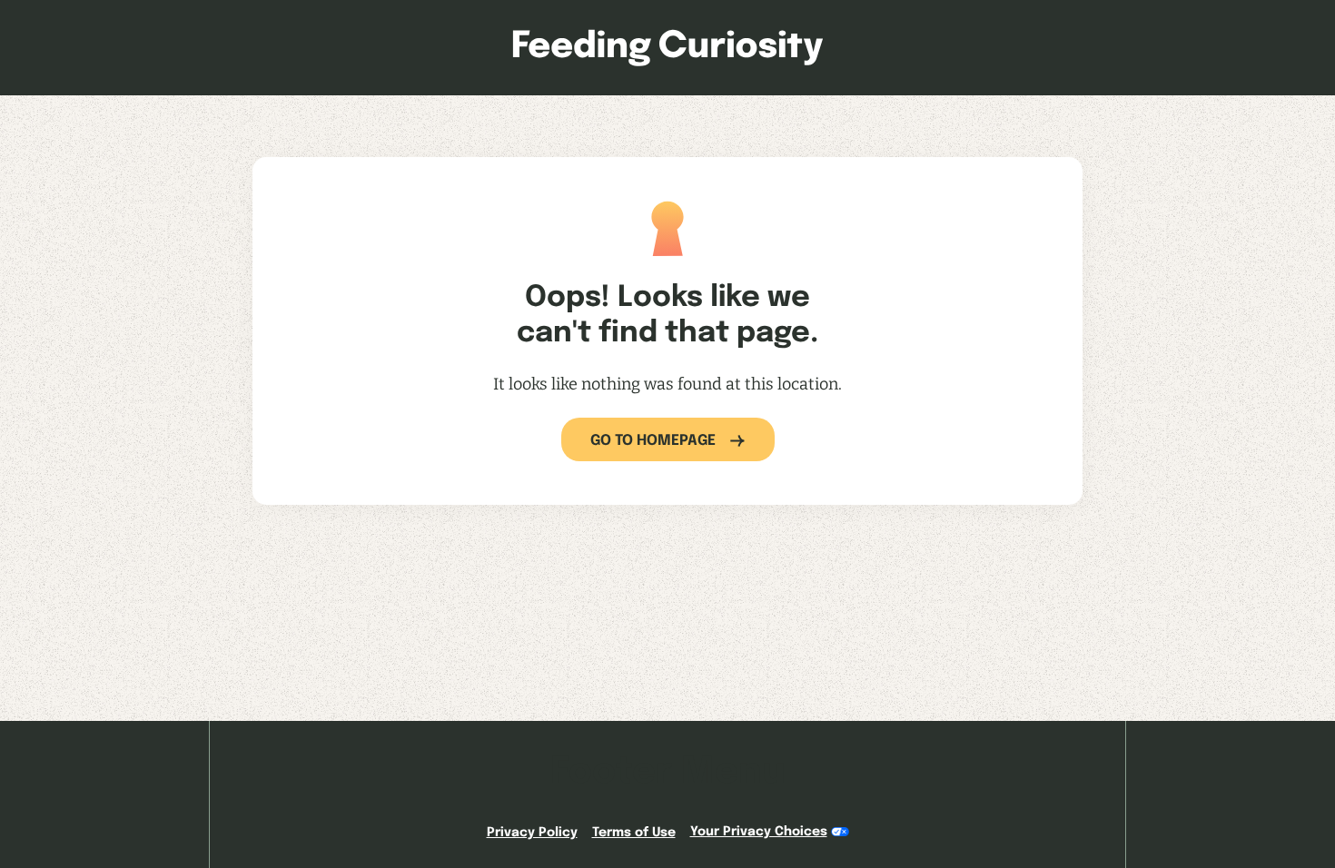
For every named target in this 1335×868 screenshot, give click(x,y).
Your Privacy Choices (758, 831)
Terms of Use (634, 832)
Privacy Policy (532, 832)
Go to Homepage (653, 441)
